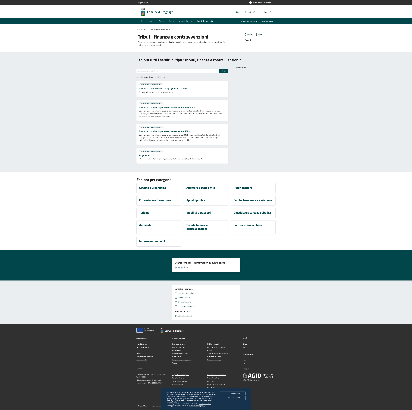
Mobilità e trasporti (213, 344)
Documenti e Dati (141, 360)
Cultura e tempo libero (214, 356)
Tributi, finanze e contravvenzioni (217, 353)
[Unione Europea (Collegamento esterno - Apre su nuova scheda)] (146, 331)
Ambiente (210, 350)
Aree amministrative (142, 347)
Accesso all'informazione (249, 21)
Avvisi (244, 347)
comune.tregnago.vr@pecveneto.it (150, 380)
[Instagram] (253, 11)
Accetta (234, 398)
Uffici (138, 350)
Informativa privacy (213, 378)
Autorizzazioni (176, 350)
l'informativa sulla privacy (197, 406)
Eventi (245, 363)
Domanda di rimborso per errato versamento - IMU (164, 131)
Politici (138, 353)
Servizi (145, 29)
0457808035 (143, 377)
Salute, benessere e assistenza (181, 360)
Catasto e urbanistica (178, 344)
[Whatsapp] (249, 11)
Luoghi (245, 360)
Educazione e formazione (180, 353)
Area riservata (211, 387)
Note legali (210, 381)
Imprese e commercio (214, 360)
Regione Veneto (143, 3)
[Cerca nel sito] (271, 12)
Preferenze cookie (205, 404)
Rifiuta (234, 393)
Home (138, 29)
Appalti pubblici (176, 356)
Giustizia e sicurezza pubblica (216, 347)
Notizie (245, 344)
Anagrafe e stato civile (179, 347)
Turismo (174, 363)
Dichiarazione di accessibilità (216, 384)
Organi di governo (142, 344)
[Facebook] (244, 11)
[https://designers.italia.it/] (259, 376)
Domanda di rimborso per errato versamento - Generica (166, 107)
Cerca (224, 71)
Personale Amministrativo (144, 356)
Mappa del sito (142, 406)
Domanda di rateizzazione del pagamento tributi (162, 88)
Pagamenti (144, 155)
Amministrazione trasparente (216, 375)
